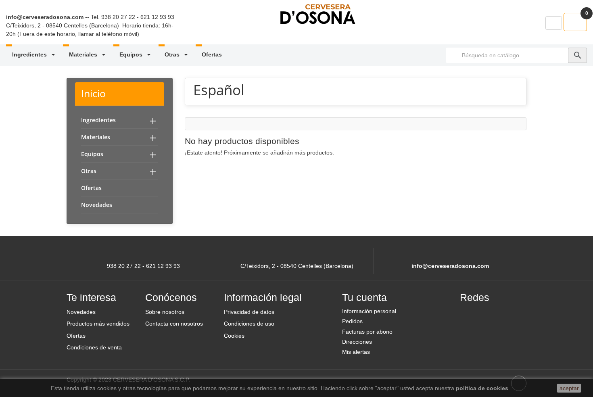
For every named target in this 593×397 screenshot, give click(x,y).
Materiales (84, 54)
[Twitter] (489, 314)
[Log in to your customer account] (553, 23)
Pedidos (352, 321)
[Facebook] (469, 314)
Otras (173, 54)
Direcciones (357, 341)
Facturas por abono (367, 331)
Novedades (96, 205)
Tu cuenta (364, 297)
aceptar (569, 388)
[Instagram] (508, 314)
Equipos (131, 54)
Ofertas (212, 54)
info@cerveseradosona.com (45, 17)
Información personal (369, 311)
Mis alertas (356, 352)
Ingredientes (30, 54)
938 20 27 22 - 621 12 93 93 (137, 17)
